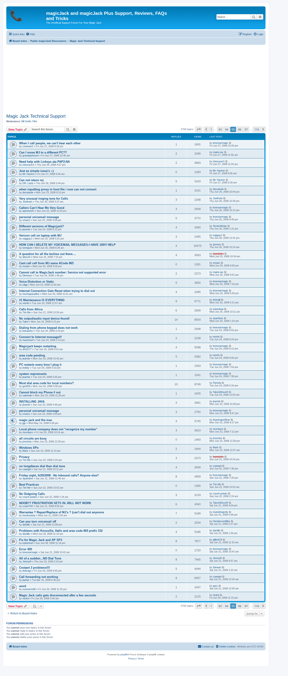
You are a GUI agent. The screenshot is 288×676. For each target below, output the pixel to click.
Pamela (217, 382)
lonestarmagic (220, 143)
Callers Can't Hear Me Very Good (41, 208)
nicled (25, 598)
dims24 (26, 257)
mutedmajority (220, 512)
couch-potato (29, 497)
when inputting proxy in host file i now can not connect (57, 189)
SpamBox (27, 478)
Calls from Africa (31, 309)
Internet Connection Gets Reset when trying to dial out (57, 291)
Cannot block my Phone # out (40, 392)
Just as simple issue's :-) (36, 171)
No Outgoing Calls (32, 494)
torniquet (27, 247)
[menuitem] (30, 34)
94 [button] (226, 129)
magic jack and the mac (35, 420)
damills (26, 524)
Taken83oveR (220, 392)
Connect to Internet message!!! (40, 337)
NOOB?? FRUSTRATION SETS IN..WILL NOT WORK (55, 503)
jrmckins (27, 441)
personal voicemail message (39, 217)
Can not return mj (31, 180)
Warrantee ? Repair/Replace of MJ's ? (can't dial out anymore (61, 512)
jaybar (25, 580)
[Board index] (26, 14)
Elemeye (27, 275)
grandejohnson (30, 155)
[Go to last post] (230, 143)
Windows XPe (28, 447)
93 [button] (220, 129)
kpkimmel (27, 543)
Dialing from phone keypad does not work (48, 327)
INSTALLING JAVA (32, 401)
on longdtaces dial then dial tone (42, 466)
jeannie (26, 229)
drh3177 (27, 349)
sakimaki (27, 395)
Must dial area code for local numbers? (46, 383)
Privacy (24, 457)
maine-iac (218, 152)
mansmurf (28, 340)
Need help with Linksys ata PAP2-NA (44, 161)
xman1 (26, 220)
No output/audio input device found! (44, 318)
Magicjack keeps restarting (37, 346)
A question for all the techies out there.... (47, 254)
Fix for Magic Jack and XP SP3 (40, 540)
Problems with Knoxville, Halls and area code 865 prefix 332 (61, 530)
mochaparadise (30, 294)
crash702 (27, 506)
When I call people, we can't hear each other (50, 143)
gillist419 (217, 539)
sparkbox (218, 318)
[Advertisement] (136, 78)
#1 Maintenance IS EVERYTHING (42, 300)
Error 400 (25, 549)
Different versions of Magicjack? (41, 226)
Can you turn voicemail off (37, 521)
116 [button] (256, 129)
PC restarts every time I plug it (40, 364)
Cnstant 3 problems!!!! (34, 567)
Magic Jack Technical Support (36, 116)
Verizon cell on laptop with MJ (40, 235)
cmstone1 (27, 146)
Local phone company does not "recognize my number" (58, 429)
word (22, 586)
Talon (25, 321)
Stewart (217, 567)
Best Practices (29, 484)
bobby (25, 367)
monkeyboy (28, 515)
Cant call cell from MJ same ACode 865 (46, 263)
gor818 (26, 386)
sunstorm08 (29, 589)
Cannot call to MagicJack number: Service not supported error (62, 272)
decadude (27, 192)
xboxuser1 (28, 164)
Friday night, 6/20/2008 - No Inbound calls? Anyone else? (59, 475)
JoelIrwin (27, 201)
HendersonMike (221, 521)
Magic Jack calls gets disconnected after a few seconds (57, 595)
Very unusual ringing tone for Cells (43, 198)
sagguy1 (27, 238)
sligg (24, 284)
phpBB (124, 654)
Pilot (34, 121)
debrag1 (27, 570)
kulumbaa (218, 309)
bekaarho (27, 330)
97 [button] (246, 129)
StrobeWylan (220, 226)
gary (215, 585)
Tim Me (26, 312)
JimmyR (27, 561)
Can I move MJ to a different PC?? (43, 152)
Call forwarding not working (38, 577)
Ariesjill (216, 299)
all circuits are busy (33, 438)
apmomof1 (28, 211)
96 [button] (239, 129)
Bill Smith (26, 121)
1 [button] (211, 129)
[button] (198, 129)
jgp (24, 423)
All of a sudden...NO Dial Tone (40, 558)
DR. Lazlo (27, 183)
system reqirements (33, 374)
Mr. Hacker (28, 174)
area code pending (32, 355)
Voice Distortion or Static (36, 281)
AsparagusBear (221, 419)
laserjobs (218, 253)
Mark (25, 450)
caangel (26, 469)
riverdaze (27, 432)
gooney (217, 244)
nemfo (25, 303)
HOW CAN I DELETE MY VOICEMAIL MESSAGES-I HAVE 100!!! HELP (67, 244)
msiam (26, 266)
